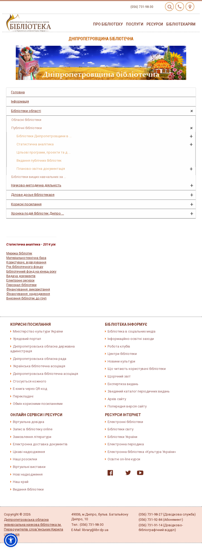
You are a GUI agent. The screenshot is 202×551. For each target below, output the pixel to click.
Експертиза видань (123, 384)
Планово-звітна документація (41, 169)
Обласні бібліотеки (26, 120)
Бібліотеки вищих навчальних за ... (38, 177)
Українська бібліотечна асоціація (39, 366)
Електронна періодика (126, 444)
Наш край (20, 482)
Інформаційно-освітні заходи (131, 339)
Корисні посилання (26, 204)
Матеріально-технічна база (26, 258)
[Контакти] (179, 6)
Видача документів (21, 276)
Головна (18, 92)
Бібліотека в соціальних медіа (131, 331)
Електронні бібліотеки (125, 422)
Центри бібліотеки (122, 354)
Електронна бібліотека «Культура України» (142, 452)
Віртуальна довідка (28, 422)
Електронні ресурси (20, 280)
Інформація (20, 101)
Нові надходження (28, 474)
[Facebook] (109, 474)
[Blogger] (118, 474)
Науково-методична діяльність (36, 185)
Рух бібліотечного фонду (24, 267)
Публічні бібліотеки (26, 128)
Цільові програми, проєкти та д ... (43, 152)
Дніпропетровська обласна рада (39, 359)
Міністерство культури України (38, 331)
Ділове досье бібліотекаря (32, 195)
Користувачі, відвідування (26, 262)
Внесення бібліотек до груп (26, 298)
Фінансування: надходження (28, 294)
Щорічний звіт (119, 376)
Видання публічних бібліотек (39, 160)
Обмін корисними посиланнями (38, 404)
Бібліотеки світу (120, 429)
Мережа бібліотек (19, 253)
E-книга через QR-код (30, 389)
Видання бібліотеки (28, 489)
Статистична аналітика (35, 144)
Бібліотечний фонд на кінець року (31, 271)
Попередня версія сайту (127, 406)
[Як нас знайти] (189, 6)
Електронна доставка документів (40, 444)
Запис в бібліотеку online (32, 429)
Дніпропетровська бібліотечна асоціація (45, 374)
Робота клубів (119, 346)
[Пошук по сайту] (169, 6)
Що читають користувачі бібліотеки (137, 369)
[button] (10, 540)
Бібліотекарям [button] (180, 24)
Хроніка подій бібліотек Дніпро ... (37, 213)
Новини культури (121, 361)
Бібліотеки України (122, 437)
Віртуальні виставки (29, 467)
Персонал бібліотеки (21, 285)
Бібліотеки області (26, 111)
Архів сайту (117, 399)
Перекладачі (23, 396)
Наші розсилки (25, 459)
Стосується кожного (29, 381)
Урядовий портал (27, 339)
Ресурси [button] (155, 24)
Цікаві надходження (29, 452)
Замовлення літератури (32, 437)
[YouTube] (138, 474)
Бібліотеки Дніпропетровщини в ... (44, 136)
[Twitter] (127, 474)
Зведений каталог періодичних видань (139, 391)
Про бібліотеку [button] (108, 24)
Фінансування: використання (28, 289)
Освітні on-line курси (124, 459)
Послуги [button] (134, 24)
